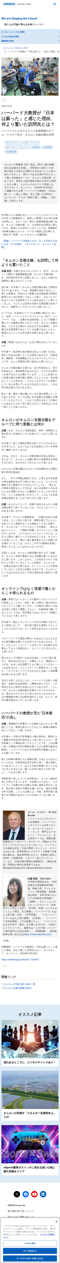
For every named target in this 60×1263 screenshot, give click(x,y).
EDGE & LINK (21, 48)
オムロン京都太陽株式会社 (18, 988)
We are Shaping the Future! (19, 18)
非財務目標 (11, 152)
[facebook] (25, 1194)
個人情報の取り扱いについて (21, 1211)
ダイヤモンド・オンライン (17, 147)
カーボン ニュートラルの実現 (13, 32)
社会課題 (48, 147)
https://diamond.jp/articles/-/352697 (20, 959)
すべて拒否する (30, 1251)
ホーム (6, 48)
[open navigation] (55, 4)
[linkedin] (43, 1194)
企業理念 (36, 147)
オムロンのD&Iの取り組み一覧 (20, 984)
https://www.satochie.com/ (37, 934)
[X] (17, 1194)
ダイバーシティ (32, 143)
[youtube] (34, 1194)
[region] (30, 1240)
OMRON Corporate (16, 1205)
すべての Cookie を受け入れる (30, 1258)
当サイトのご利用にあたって (21, 1217)
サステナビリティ (14, 143)
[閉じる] (56, 1221)
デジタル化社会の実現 (10, 36)
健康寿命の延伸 (7, 41)
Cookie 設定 (30, 1243)
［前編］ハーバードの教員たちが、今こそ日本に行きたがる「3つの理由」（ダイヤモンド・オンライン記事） (29, 244)
